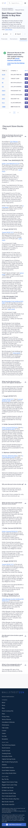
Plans (3, 713)
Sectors (4, 8)
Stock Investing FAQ (7, 711)
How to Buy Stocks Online (9, 773)
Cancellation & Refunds (8, 722)
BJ (2, 82)
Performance (5, 725)
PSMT (3, 90)
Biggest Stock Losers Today (9, 785)
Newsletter (5, 739)
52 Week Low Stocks (7, 790)
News (3, 705)
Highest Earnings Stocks (8, 759)
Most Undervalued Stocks (9, 796)
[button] (14, 136)
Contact (4, 730)
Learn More (8, 29)
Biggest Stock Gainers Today (10, 782)
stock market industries (14, 59)
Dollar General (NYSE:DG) (10, 427)
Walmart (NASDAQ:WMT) (10, 455)
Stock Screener (6, 748)
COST (3, 94)
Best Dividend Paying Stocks (10, 762)
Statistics (4, 764)
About (3, 702)
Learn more (11, 309)
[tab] (14, 39)
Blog (3, 708)
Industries (10, 8)
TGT (3, 78)
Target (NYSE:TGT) (8, 232)
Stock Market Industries (8, 770)
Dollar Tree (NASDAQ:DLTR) (10, 163)
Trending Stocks (6, 753)
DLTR (3, 74)
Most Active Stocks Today (9, 793)
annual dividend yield (12, 428)
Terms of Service (6, 719)
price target (16, 353)
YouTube (4, 736)
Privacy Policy (5, 716)
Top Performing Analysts (8, 745)
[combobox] (14, 3)
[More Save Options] (11, 34)
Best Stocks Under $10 (8, 804)
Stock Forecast (6, 750)
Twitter (4, 733)
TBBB (3, 106)
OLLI (3, 102)
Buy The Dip (5, 779)
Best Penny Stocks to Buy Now (10, 799)
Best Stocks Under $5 (8, 801)
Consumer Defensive (7, 10)
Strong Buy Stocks (7, 756)
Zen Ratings (14, 141)
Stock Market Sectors (8, 767)
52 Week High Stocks (7, 787)
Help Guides (5, 728)
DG (3, 86)
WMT (3, 98)
